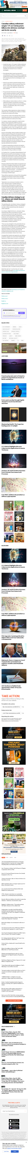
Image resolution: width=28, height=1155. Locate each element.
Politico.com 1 (5, 296)
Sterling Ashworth (11, 444)
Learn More (6, 1151)
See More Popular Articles (14, 1000)
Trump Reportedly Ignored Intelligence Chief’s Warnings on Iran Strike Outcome (13, 966)
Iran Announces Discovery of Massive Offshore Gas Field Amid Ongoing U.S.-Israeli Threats (13, 928)
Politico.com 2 (5, 298)
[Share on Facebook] (7, 36)
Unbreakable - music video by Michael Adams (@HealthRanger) (12, 1071)
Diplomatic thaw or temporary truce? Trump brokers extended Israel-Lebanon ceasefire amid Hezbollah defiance (13, 662)
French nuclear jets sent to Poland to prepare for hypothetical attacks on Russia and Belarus (13, 377)
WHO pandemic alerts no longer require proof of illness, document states (13, 884)
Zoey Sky (9, 492)
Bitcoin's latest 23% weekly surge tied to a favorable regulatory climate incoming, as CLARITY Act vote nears (12, 990)
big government (7, 38)
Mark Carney (19, 40)
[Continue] (25, 1111)
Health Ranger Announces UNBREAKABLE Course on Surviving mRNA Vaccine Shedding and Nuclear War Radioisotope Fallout (13, 1054)
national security (5, 41)
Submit (21, 313)
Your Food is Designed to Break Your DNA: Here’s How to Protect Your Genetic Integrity (13, 933)
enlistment (7, 40)
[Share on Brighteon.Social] (3, 36)
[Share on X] (10, 36)
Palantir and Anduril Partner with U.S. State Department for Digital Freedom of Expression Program (13, 955)
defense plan (11, 39)
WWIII (20, 41)
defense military (5, 39)
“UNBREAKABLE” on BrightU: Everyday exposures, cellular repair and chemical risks (12, 977)
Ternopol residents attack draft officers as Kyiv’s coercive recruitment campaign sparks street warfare (13, 972)
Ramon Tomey (10, 422)
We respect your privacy (14, 1114)
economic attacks (7, 333)
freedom (11, 40)
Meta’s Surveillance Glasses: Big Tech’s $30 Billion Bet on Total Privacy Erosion (12, 949)
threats (15, 41)
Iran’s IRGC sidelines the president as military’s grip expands (13, 495)
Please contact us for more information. (10, 720)
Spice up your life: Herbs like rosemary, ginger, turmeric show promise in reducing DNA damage (13, 995)
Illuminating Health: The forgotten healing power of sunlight (13, 425)
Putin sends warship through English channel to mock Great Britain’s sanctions (13, 401)
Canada (12, 38)
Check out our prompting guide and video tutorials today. (12, 316)
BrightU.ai (4, 301)
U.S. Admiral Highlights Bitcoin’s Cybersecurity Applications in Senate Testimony (13, 448)
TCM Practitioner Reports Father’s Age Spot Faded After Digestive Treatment (12, 918)
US (18, 41)
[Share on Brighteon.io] (5, 36)
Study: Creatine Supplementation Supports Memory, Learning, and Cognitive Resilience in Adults (13, 983)
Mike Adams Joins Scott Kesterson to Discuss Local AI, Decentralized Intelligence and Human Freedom (14, 1044)
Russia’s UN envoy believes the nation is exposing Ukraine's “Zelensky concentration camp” (14, 900)
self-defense (11, 41)
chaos (16, 38)
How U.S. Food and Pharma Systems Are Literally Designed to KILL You (13, 1063)
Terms (11, 1133)
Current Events (9, 21)
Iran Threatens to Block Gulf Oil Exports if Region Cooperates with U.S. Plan (14, 869)
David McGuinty (21, 38)
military (23, 40)
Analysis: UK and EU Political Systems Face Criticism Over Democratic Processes (13, 472)
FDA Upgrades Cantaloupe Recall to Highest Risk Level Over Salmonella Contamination (13, 637)
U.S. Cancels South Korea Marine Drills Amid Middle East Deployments (12, 889)
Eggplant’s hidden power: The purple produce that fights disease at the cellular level (13, 905)
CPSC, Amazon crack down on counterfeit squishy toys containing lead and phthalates (12, 894)
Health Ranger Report (7, 1026)
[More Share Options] (12, 36)
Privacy (7, 1133)
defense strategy (18, 39)
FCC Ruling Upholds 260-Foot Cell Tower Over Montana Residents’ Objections (13, 938)
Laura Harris (9, 32)
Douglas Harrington (11, 468)
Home (3, 21)
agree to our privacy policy (14, 1148)
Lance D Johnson (11, 374)
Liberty (15, 40)
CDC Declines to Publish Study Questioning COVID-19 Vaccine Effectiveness (11, 687)
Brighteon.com (10, 291)
